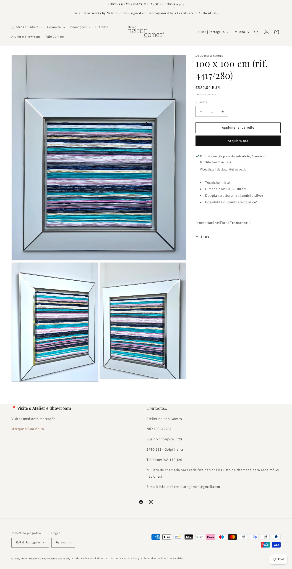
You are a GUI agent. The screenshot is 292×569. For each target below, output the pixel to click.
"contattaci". (240, 222)
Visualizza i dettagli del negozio (223, 169)
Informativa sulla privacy (124, 558)
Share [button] (205, 236)
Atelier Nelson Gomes (33, 558)
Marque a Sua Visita (27, 428)
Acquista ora (238, 140)
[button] (26, 27)
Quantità (201, 102)
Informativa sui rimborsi (89, 558)
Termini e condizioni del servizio (163, 558)
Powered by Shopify (58, 558)
